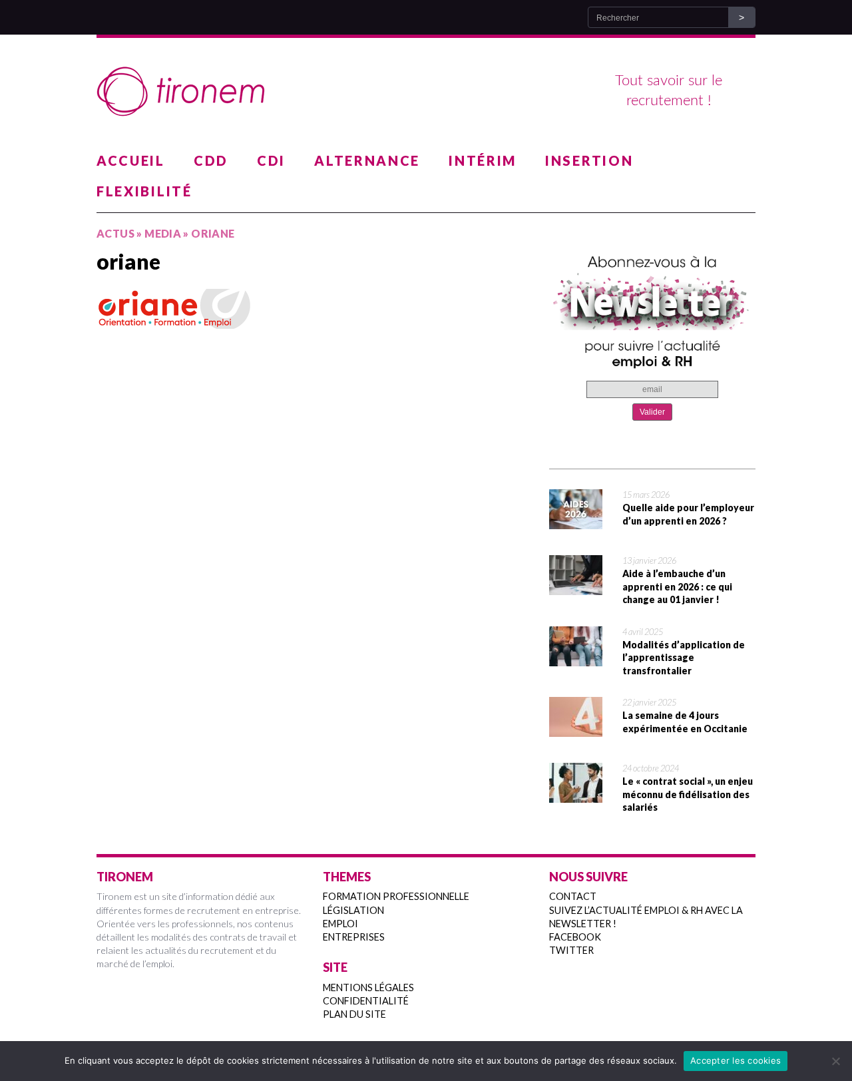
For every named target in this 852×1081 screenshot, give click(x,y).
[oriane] (313, 309)
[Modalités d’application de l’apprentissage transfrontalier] (575, 657)
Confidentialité (366, 1000)
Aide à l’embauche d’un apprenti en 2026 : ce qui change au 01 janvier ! (677, 586)
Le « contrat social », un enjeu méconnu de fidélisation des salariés (687, 794)
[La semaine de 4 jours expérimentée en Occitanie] (575, 728)
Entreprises (354, 937)
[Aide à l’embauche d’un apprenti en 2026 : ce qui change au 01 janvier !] (575, 586)
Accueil (131, 160)
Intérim (483, 160)
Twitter (571, 950)
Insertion (589, 160)
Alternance (367, 160)
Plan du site (354, 1014)
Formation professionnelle (396, 896)
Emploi (340, 923)
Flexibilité (144, 191)
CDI (271, 160)
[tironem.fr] (426, 92)
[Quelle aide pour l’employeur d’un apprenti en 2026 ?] (575, 520)
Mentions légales (368, 987)
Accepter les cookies (735, 1060)
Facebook (575, 937)
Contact (572, 896)
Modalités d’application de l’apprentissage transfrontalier (683, 657)
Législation (353, 910)
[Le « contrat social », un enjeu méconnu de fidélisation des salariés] (575, 794)
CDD (211, 160)
